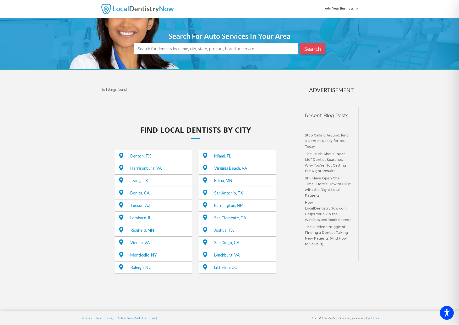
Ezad (375, 318)
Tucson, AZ (140, 205)
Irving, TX (139, 180)
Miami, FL (222, 155)
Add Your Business (339, 9)
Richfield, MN (142, 230)
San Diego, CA (227, 242)
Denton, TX (140, 155)
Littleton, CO (226, 267)
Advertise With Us (132, 318)
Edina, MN (223, 180)
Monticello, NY (143, 254)
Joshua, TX (224, 230)
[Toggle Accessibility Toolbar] (446, 312)
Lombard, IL (140, 217)
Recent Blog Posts (327, 115)
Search (312, 48)
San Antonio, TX (228, 192)
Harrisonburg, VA (146, 168)
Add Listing (105, 318)
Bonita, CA (140, 192)
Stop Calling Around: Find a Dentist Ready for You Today (327, 141)
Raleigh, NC (140, 267)
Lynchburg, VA (227, 254)
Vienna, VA (140, 242)
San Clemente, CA (230, 217)
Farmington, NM (229, 205)
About (87, 318)
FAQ (153, 318)
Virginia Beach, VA (230, 168)
